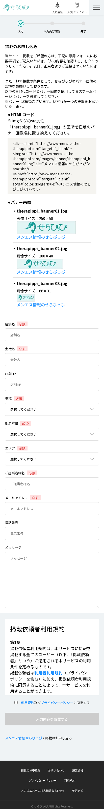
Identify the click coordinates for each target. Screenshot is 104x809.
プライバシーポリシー (57, 702)
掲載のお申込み (30, 770)
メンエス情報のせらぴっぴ (41, 237)
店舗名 (15, 324)
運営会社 (77, 770)
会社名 (15, 348)
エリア (15, 448)
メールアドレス (22, 497)
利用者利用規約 (48, 673)
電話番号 (11, 522)
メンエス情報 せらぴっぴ (23, 738)
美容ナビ (77, 790)
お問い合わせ (56, 770)
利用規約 (26, 702)
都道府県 (17, 423)
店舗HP (10, 373)
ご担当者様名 (20, 473)
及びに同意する (54, 702)
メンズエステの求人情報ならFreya (42, 790)
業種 (13, 398)
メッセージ (13, 547)
